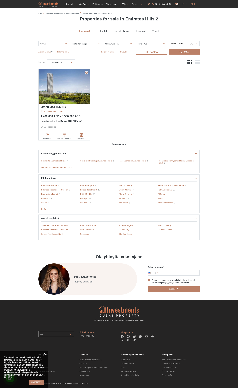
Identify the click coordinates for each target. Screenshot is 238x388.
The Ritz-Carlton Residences (54, 225)
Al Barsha (45, 198)
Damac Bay (124, 230)
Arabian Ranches (165, 203)
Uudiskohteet (121, 31)
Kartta (154, 52)
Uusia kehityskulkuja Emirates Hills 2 (96, 161)
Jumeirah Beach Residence (174, 360)
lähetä (173, 289)
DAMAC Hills (86, 194)
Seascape (84, 234)
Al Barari (161, 194)
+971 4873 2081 (163, 4)
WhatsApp (81, 138)
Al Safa (44, 203)
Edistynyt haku (107, 52)
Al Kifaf (161, 198)
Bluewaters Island (49, 194)
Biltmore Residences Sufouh (54, 190)
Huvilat (103, 31)
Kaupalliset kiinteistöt (130, 375)
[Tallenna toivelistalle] (86, 72)
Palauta (123, 52)
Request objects (64, 138)
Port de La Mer (168, 371)
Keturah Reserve (49, 185)
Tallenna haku (63, 52)
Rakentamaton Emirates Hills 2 (132, 161)
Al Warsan (123, 203)
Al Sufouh (84, 203)
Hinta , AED (143, 44)
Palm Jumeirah (165, 190)
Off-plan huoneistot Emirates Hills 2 (56, 167)
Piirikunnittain (48, 178)
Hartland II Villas (165, 230)
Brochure (47, 138)
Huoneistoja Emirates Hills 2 (53, 161)
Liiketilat (141, 31)
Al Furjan (84, 198)
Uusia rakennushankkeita (90, 360)
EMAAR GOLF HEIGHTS (53, 107)
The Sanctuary (125, 234)
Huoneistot (85, 31)
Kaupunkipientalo (128, 371)
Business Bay (167, 375)
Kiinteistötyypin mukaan (54, 153)
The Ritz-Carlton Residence (171, 185)
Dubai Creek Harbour (171, 363)
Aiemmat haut (44, 52)
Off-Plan (83, 363)
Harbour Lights (87, 185)
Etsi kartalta (84, 371)
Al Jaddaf (123, 198)
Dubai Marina (125, 190)
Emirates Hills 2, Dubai (54, 111)
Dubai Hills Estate (169, 367)
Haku (186, 52)
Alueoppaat (84, 375)
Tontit (155, 31)
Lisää (44, 209)
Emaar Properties (48, 127)
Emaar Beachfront (88, 190)
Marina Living (125, 185)
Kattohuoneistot (127, 363)
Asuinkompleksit (50, 218)
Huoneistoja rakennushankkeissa (93, 367)
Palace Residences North (52, 234)
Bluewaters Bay (87, 230)
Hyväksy (36, 382)
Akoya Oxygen (125, 194)
